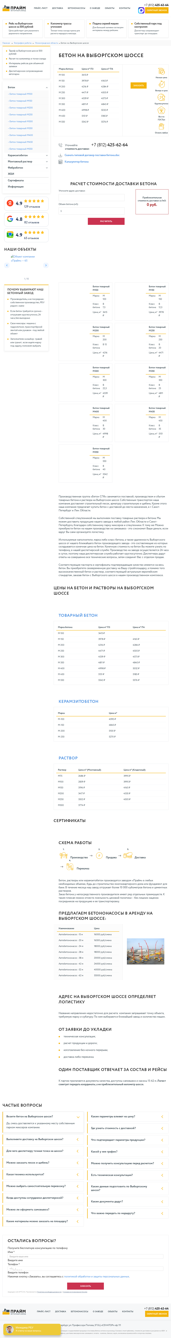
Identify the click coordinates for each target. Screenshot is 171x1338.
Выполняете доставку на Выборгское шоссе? (34, 1139)
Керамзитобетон (79, 702)
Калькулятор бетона (77, 162)
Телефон (14, 1264)
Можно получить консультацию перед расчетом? (122, 1163)
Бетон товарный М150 (157, 288)
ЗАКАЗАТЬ (138, 86)
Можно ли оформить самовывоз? (27, 1209)
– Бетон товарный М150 (20, 101)
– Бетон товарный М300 (20, 121)
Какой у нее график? (104, 1151)
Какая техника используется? (25, 1174)
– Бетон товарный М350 (20, 128)
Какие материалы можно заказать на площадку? (37, 1221)
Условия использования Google (75, 1292)
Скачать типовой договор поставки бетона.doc (92, 155)
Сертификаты (16, 180)
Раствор (68, 758)
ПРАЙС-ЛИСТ (40, 8)
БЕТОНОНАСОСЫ (76, 8)
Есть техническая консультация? (112, 1175)
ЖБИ (11, 174)
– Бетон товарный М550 (20, 149)
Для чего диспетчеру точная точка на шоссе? (34, 1151)
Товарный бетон (78, 616)
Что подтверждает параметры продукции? (118, 1140)
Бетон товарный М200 (101, 329)
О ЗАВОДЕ (95, 8)
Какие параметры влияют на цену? (113, 1116)
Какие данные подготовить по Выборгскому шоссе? (119, 1188)
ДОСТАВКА (57, 8)
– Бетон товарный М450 (20, 142)
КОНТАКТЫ (124, 8)
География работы (23, 43)
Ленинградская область (46, 43)
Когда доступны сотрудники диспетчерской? (34, 1198)
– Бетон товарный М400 (20, 135)
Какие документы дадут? (107, 1201)
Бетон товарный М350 (157, 369)
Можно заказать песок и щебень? (27, 1162)
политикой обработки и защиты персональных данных (96, 1276)
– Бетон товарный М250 (20, 115)
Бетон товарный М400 (101, 410)
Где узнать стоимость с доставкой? (113, 1128)
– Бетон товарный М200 (20, 108)
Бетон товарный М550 (101, 450)
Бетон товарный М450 (157, 410)
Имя (11, 1252)
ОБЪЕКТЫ (109, 8)
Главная (6, 43)
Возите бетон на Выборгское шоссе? (29, 1116)
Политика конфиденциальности (49, 1292)
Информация (16, 186)
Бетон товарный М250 (157, 329)
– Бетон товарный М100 (20, 94)
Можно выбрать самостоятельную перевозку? (36, 1186)
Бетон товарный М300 (101, 369)
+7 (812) (156, 5)
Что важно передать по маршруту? (113, 1213)
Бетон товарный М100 (101, 288)
